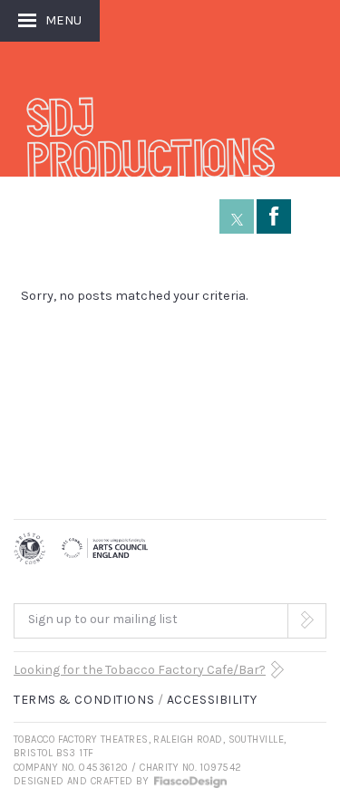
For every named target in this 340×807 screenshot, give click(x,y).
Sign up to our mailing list (103, 619)
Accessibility (212, 699)
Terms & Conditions (84, 699)
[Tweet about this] (236, 216)
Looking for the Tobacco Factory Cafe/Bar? (140, 669)
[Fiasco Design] (189, 781)
